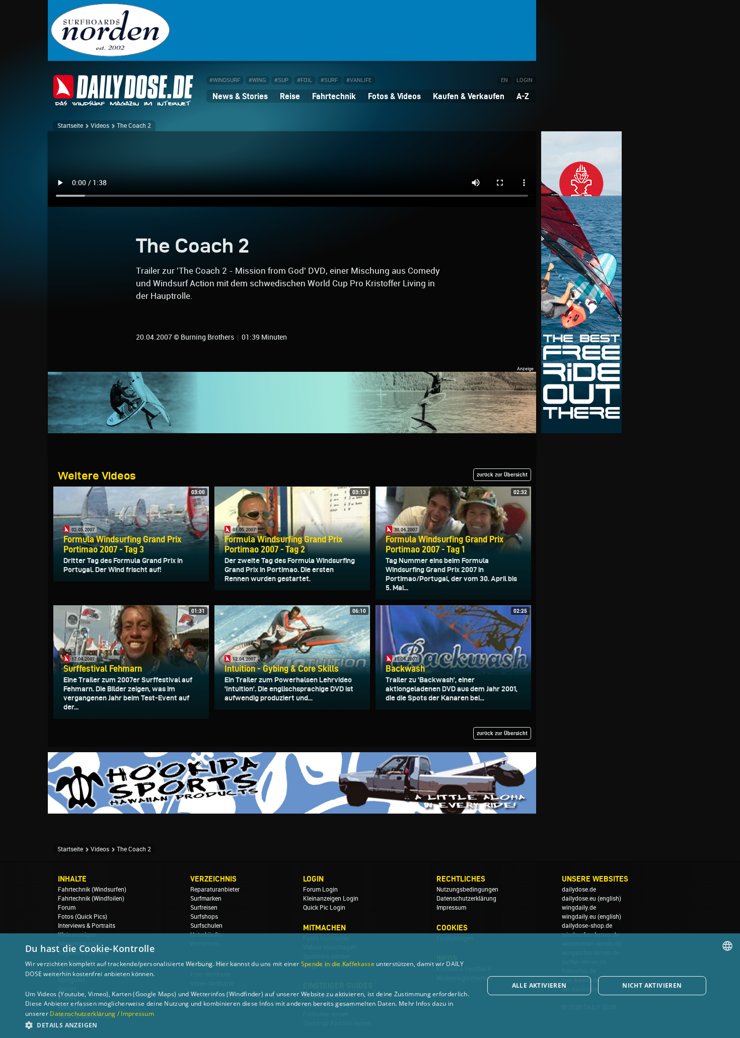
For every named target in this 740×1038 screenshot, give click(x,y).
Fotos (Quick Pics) (82, 916)
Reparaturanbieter (215, 889)
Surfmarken (205, 898)
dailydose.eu (579, 898)
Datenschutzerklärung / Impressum (102, 1013)
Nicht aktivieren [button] (652, 985)
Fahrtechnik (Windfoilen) (91, 898)
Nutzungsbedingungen (467, 889)
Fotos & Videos (394, 96)
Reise (290, 96)
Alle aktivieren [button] (539, 985)
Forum (67, 907)
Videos (100, 126)
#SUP (281, 80)
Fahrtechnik (334, 96)
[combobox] (727, 946)
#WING (257, 80)
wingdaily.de (579, 907)
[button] (247, 1024)
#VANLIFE (359, 80)
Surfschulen (206, 925)
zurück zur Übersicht (502, 474)
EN (504, 80)
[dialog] (370, 985)
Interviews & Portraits (86, 925)
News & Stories (240, 96)
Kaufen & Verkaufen (468, 96)
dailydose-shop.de (587, 925)
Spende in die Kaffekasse (338, 964)
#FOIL (304, 80)
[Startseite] (123, 101)
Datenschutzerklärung (466, 898)
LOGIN (524, 80)
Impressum (451, 907)
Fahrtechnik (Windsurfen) (92, 889)
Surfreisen (203, 907)
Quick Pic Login (324, 907)
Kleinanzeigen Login (330, 898)
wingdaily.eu (579, 916)
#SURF (329, 80)
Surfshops (204, 916)
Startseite (70, 126)
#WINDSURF (224, 80)
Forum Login (320, 889)
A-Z (522, 96)
